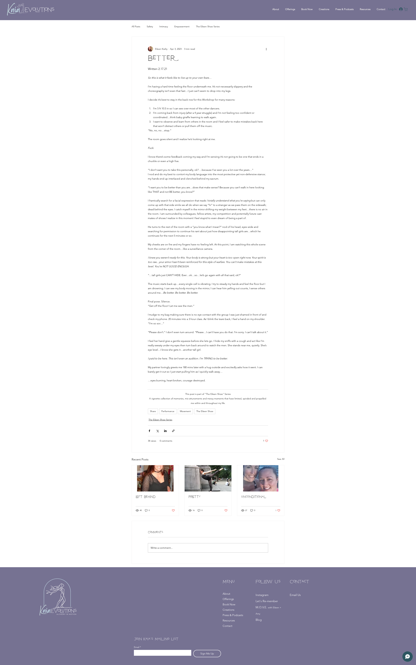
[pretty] (208, 478)
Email (137, 647)
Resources (229, 620)
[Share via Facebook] (149, 430)
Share (153, 411)
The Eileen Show (204, 411)
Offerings (228, 599)
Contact (227, 625)
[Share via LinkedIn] (165, 430)
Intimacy (163, 26)
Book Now (229, 604)
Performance (167, 411)
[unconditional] (260, 478)
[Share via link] (173, 430)
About (226, 593)
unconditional (254, 497)
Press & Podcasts (233, 615)
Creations (228, 609)
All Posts (136, 26)
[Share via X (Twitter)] (157, 430)
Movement (185, 411)
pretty (194, 497)
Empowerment (181, 26)
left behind (146, 497)
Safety (150, 26)
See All (280, 459)
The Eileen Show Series (208, 26)
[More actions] (266, 49)
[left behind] (155, 478)
